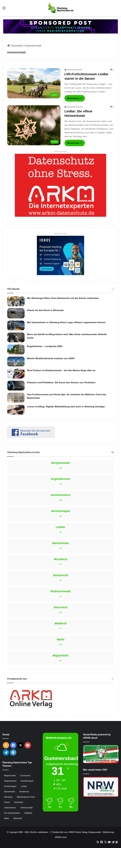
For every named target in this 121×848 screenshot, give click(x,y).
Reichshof (18, 802)
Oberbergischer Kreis (26, 797)
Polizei (7, 802)
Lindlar (24, 786)
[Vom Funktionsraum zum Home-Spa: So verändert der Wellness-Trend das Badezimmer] (16, 397)
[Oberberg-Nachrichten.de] (60, 8)
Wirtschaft (17, 818)
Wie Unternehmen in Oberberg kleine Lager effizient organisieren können (66, 322)
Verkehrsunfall (26, 808)
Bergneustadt (10, 776)
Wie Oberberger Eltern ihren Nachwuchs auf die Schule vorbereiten (63, 298)
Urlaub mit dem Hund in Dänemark (45, 310)
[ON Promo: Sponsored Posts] (60, 26)
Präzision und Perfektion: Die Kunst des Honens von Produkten (61, 382)
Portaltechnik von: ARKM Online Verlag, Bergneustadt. (76, 832)
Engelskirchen (10, 781)
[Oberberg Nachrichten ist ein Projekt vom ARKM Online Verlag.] (31, 709)
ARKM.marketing (60, 152)
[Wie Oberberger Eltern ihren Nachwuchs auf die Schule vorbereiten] (16, 301)
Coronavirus (25, 776)
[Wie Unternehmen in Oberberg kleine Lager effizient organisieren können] (16, 325)
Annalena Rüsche (74, 70)
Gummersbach (27, 781)
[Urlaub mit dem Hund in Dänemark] (16, 313)
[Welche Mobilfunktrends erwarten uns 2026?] (16, 361)
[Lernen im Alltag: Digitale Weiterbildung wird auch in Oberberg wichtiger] (16, 410)
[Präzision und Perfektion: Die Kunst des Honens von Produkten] (16, 385)
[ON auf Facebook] (31, 436)
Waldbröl (28, 813)
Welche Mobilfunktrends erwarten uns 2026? (51, 358)
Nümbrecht (24, 792)
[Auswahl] (4, 9)
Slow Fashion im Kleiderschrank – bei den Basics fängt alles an (61, 370)
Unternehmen (10, 808)
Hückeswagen (10, 786)
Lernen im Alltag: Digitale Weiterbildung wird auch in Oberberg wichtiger (66, 406)
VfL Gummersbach (12, 813)
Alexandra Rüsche (75, 107)
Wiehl (6, 818)
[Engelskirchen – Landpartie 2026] (16, 349)
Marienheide (9, 792)
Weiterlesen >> (75, 98)
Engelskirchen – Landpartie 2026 (44, 346)
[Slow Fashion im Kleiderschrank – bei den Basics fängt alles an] (16, 373)
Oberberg (8, 797)
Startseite (16, 45)
